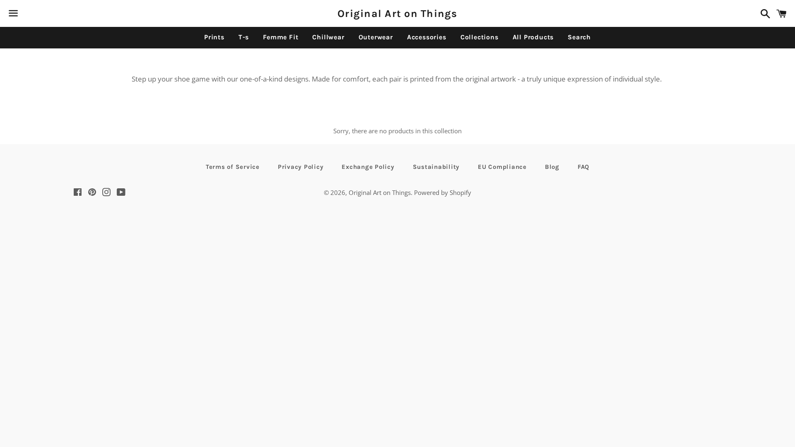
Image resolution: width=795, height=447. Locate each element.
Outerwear (376, 37)
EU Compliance (502, 167)
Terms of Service (233, 167)
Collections (479, 37)
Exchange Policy (368, 167)
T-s (243, 37)
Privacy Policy (301, 167)
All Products (533, 37)
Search (579, 37)
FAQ (583, 167)
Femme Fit (280, 37)
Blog (552, 167)
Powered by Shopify (442, 192)
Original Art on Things (397, 13)
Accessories (426, 37)
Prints (214, 37)
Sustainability (436, 167)
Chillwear (328, 37)
